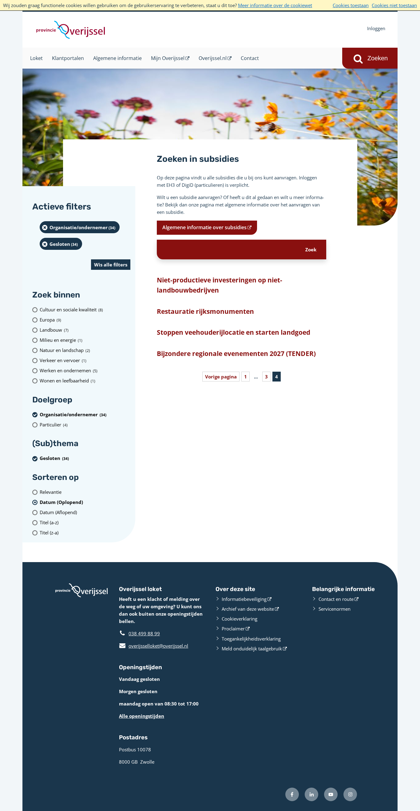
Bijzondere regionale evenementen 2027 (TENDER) (236, 353)
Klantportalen (68, 58)
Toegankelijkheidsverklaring (251, 639)
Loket (36, 58)
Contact (250, 58)
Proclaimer (233, 628)
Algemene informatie (117, 58)
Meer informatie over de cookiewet (275, 5)
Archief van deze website (248, 609)
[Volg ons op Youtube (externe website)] (331, 794)
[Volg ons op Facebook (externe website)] (292, 794)
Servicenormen (335, 609)
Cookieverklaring (239, 619)
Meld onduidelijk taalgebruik (252, 648)
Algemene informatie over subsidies (204, 227)
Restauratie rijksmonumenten (205, 311)
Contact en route (336, 599)
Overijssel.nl (213, 58)
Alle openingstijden (141, 716)
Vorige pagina (221, 377)
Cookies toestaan (351, 5)
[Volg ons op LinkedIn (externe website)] (311, 794)
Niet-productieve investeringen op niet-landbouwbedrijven (219, 285)
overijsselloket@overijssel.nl (153, 646)
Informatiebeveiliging (244, 599)
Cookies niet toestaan (394, 5)
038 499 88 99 (144, 633)
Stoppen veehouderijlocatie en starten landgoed (233, 332)
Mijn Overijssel (167, 58)
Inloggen (376, 28)
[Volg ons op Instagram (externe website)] (350, 794)
